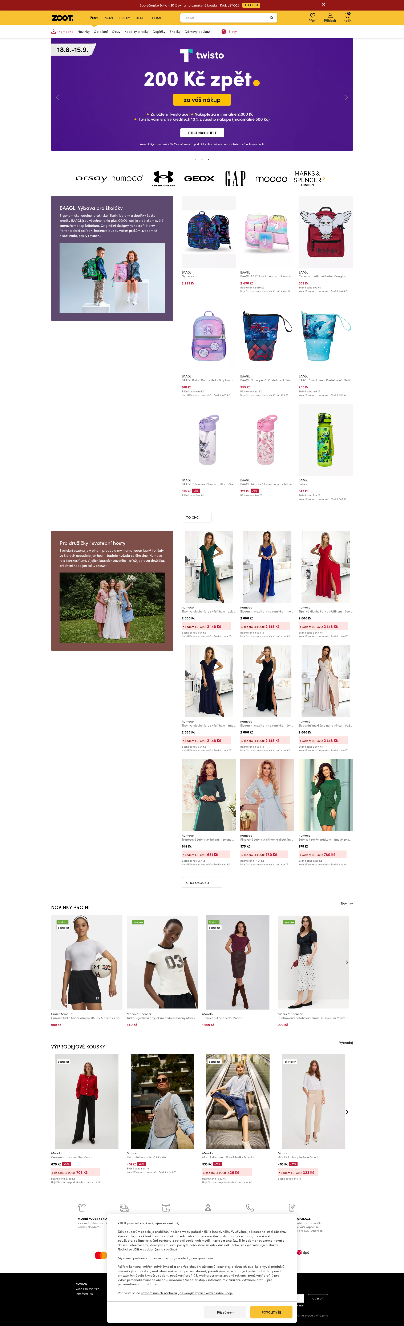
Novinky (84, 31)
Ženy (94, 18)
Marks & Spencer (139, 1014)
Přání (312, 20)
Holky (124, 18)
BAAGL (186, 272)
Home (157, 18)
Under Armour (61, 1014)
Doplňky (159, 31)
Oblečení (101, 31)
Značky (175, 31)
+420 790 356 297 (87, 1289)
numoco (188, 607)
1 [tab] (196, 160)
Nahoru (393, 1300)
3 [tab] (208, 160)
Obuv (116, 31)
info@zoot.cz (84, 1293)
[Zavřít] (323, 5)
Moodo (207, 1014)
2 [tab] (202, 160)
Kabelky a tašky (137, 31)
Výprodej (346, 1042)
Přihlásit (330, 20)
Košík (347, 17)
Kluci (141, 18)
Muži (109, 18)
